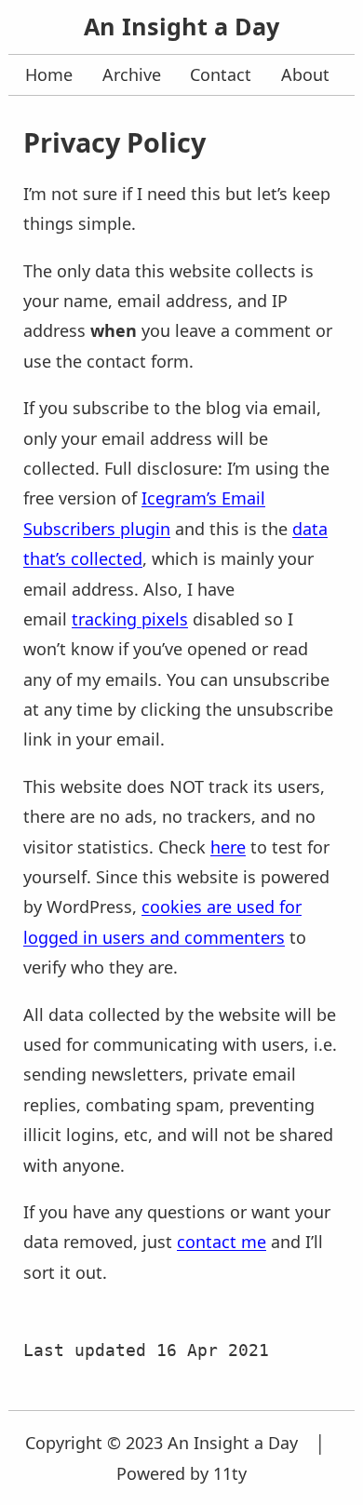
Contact (220, 74)
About (305, 74)
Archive (131, 74)
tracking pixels (130, 619)
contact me (221, 1241)
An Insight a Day (181, 26)
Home (49, 74)
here (228, 847)
